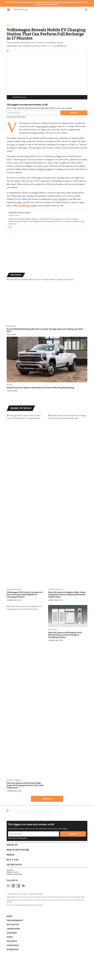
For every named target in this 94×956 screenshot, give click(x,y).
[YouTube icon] (8, 885)
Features (12, 933)
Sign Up (73, 113)
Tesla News (52, 629)
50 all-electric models (28, 205)
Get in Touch (14, 864)
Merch (10, 855)
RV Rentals (12, 949)
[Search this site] (86, 10)
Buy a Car (12, 859)
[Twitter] (9, 227)
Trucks (9, 385)
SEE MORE (47, 799)
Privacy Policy (29, 2)
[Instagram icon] (13, 885)
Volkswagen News (14, 589)
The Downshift (15, 920)
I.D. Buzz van (20, 202)
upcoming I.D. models (46, 126)
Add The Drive (59, 46)
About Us (12, 845)
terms (78, 900)
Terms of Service (11, 117)
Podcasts (12, 941)
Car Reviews (13, 929)
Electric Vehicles (55, 589)
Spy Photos (13, 925)
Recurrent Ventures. (19, 894)
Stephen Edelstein (14, 46)
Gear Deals (13, 945)
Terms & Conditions (14, 874)
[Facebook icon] (18, 885)
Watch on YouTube (18, 850)
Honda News (11, 326)
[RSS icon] (23, 885)
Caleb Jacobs (12, 391)
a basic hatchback (59, 199)
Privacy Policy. (21, 117)
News (9, 25)
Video (10, 937)
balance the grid (44, 169)
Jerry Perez (11, 334)
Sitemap (10, 870)
